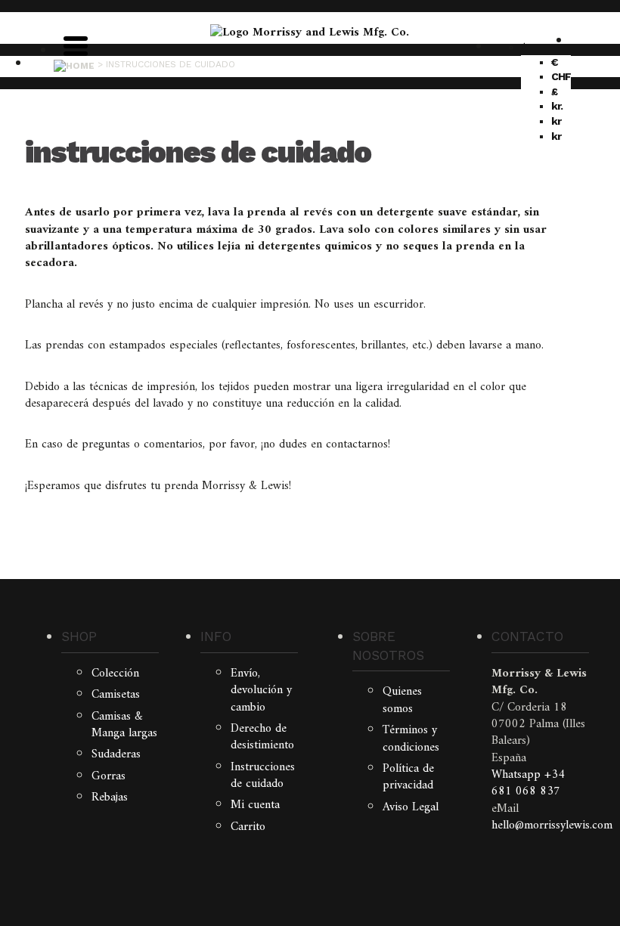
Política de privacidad (408, 777)
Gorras (108, 776)
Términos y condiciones (411, 738)
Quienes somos (402, 700)
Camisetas (115, 694)
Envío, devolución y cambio (261, 690)
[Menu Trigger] (75, 44)
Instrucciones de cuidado (263, 775)
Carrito (248, 827)
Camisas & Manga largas (124, 725)
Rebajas (109, 797)
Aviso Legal (411, 807)
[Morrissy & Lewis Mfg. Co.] (309, 32)
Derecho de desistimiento (262, 737)
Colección (115, 673)
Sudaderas (116, 754)
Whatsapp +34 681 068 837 (528, 783)
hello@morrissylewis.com (551, 825)
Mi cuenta (255, 805)
